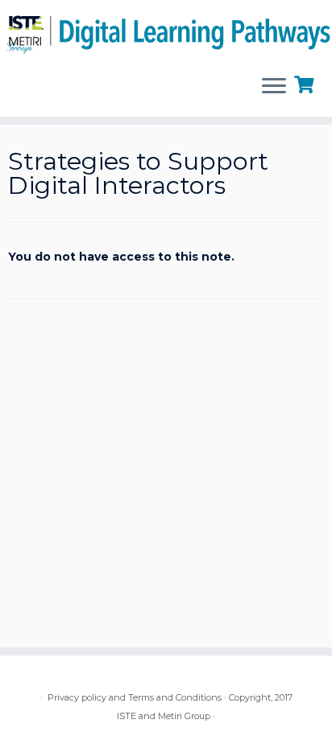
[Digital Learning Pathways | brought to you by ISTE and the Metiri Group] (166, 31)
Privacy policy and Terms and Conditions (135, 697)
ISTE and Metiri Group (163, 716)
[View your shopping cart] (305, 82)
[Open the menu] (274, 88)
